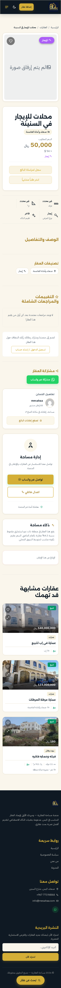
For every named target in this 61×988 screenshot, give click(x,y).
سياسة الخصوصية (49, 855)
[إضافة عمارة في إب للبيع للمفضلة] (8, 609)
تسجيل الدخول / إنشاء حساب (30, 349)
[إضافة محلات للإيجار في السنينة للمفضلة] (11, 41)
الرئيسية (55, 27)
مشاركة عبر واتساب (40, 380)
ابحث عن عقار (28, 980)
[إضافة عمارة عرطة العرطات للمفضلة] (8, 666)
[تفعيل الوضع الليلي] (14, 7)
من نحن (54, 861)
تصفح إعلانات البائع (28, 420)
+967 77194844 (46, 895)
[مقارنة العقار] (8, 618)
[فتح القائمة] (7, 7)
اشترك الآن (30, 957)
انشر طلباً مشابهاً (30, 180)
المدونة (55, 868)
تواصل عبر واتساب (32, 479)
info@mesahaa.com (44, 901)
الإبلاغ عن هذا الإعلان (46, 557)
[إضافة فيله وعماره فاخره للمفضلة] (8, 723)
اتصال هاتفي (32, 492)
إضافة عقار (26, 7)
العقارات (43, 27)
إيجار (21, 271)
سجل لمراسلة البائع (30, 170)
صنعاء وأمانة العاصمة (43, 271)
